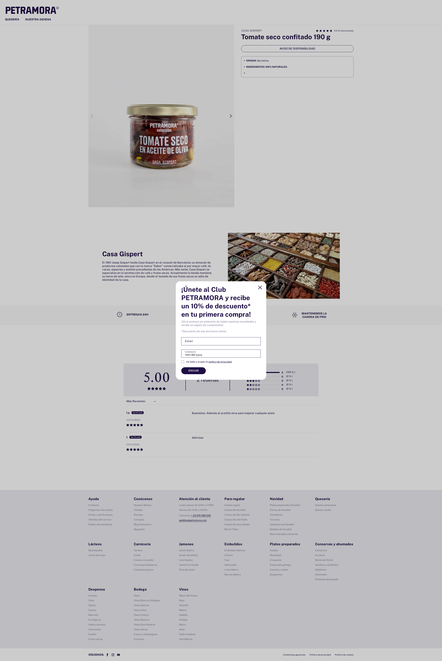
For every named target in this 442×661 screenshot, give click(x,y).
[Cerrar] (260, 287)
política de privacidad (220, 361)
